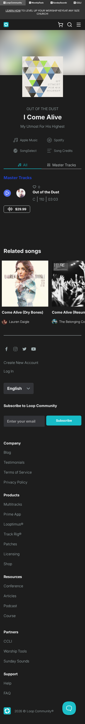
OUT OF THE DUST (42, 108)
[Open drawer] (78, 24)
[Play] (7, 193)
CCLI (8, 641)
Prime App (12, 514)
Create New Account (21, 362)
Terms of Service (18, 472)
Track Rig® (13, 534)
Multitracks (13, 504)
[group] (17, 209)
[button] (8, 193)
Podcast (10, 606)
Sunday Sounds (16, 661)
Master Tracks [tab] (64, 165)
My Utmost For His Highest (42, 126)
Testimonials (14, 462)
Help (7, 683)
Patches (10, 544)
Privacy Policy (15, 482)
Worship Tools (15, 651)
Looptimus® (13, 524)
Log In (9, 371)
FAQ (7, 693)
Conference (13, 586)
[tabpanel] (42, 198)
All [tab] (25, 165)
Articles (10, 596)
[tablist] (42, 165)
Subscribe (64, 420)
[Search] (69, 24)
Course (10, 615)
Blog (7, 452)
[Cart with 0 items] (60, 24)
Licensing (11, 554)
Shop (8, 564)
